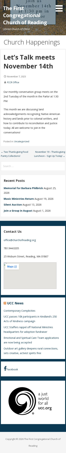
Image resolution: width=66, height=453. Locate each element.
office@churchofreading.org (20, 240)
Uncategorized (21, 141)
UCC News (15, 303)
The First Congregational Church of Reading (25, 15)
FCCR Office (13, 82)
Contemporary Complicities (19, 310)
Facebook (12, 369)
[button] (60, 6)
